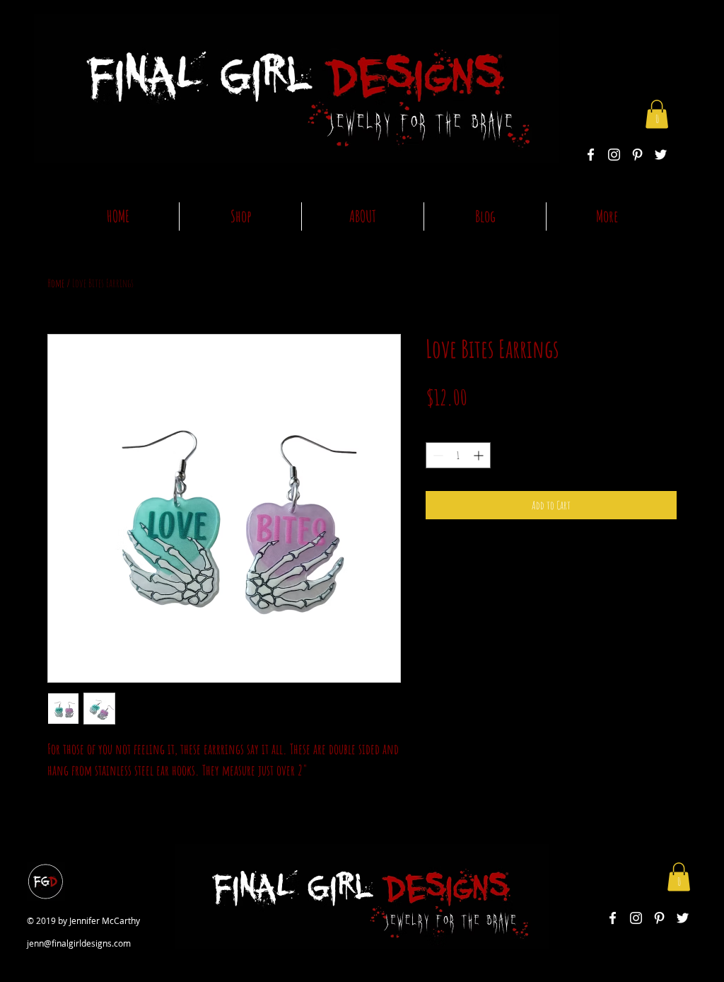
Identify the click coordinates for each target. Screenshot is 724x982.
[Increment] (480, 455)
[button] (657, 114)
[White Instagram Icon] (614, 154)
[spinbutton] (458, 455)
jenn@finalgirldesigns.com (79, 943)
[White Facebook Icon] (591, 154)
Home (55, 283)
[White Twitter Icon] (661, 154)
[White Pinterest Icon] (637, 154)
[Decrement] (436, 455)
